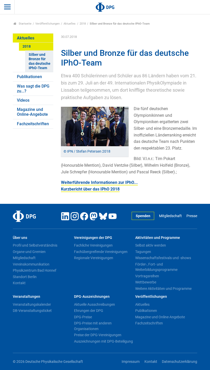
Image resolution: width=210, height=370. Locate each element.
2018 (83, 23)
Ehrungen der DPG (88, 311)
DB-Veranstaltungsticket (32, 311)
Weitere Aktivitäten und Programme (163, 289)
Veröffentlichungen (47, 23)
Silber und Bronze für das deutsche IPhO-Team (39, 61)
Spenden (143, 216)
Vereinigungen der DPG (93, 238)
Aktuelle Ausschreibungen (94, 304)
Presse (191, 216)
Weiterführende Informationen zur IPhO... (99, 182)
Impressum (131, 362)
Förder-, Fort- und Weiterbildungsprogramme (156, 267)
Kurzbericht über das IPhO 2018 (90, 189)
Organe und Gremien (29, 252)
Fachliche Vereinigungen (93, 245)
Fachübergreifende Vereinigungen (101, 252)
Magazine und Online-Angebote (32, 112)
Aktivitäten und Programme (157, 238)
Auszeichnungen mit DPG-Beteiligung (103, 341)
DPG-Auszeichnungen (92, 296)
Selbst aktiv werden (150, 245)
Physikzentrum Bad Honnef (34, 270)
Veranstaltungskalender (32, 304)
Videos (23, 100)
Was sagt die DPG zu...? (33, 88)
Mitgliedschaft (170, 216)
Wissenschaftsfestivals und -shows (163, 258)
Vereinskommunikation (31, 264)
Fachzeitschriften (33, 123)
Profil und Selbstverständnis (35, 245)
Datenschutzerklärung (179, 362)
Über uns (20, 238)
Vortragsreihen (147, 276)
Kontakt (19, 283)
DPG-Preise (83, 317)
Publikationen (29, 76)
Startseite (25, 23)
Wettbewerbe (145, 282)
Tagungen (143, 252)
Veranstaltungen (26, 296)
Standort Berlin (25, 277)
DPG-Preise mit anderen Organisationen (93, 326)
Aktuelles (70, 23)
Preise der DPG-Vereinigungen (97, 335)
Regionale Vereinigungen (93, 258)
